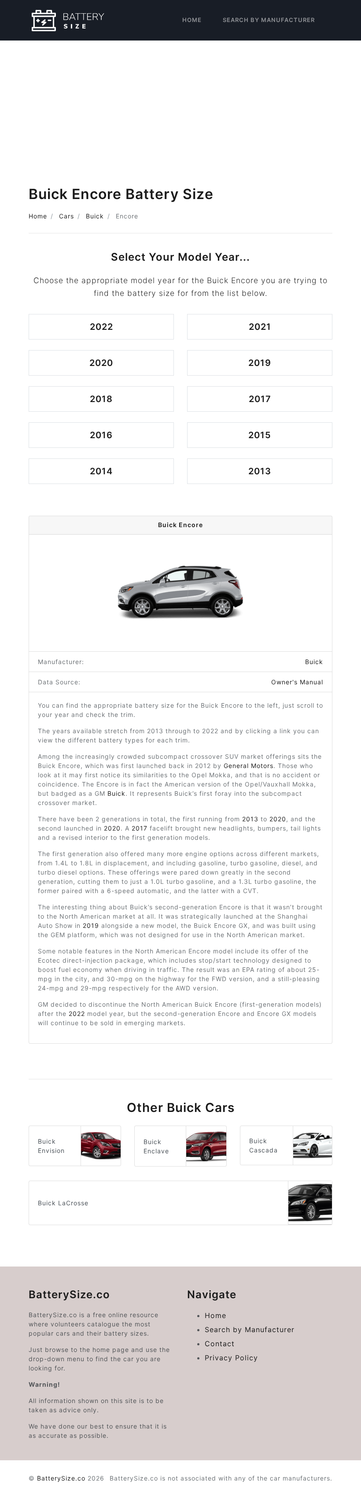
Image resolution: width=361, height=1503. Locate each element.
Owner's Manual (297, 682)
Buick (95, 216)
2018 (101, 399)
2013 (259, 471)
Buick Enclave (156, 1146)
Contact (220, 1343)
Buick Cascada (263, 1145)
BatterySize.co (61, 1478)
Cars (66, 216)
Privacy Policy (231, 1357)
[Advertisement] (180, 106)
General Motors (248, 765)
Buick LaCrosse (63, 1203)
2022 (101, 326)
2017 (260, 399)
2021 (260, 326)
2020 (101, 363)
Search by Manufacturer (269, 19)
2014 (101, 471)
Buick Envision (51, 1145)
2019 (259, 363)
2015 (259, 435)
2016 (101, 435)
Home (192, 19)
